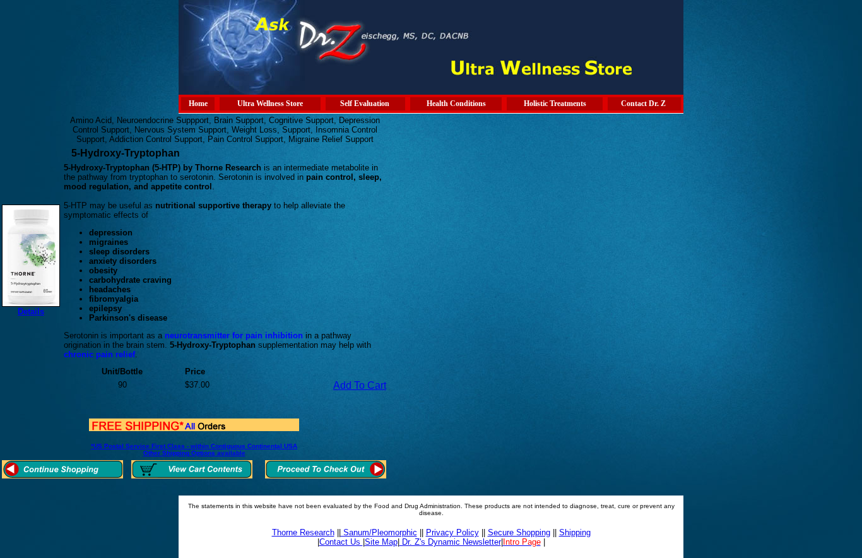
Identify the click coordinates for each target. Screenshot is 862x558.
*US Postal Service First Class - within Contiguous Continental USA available (194, 449)
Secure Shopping (519, 532)
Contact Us (341, 542)
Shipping (575, 532)
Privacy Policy (452, 532)
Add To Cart (359, 385)
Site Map (381, 542)
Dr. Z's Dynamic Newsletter (450, 542)
